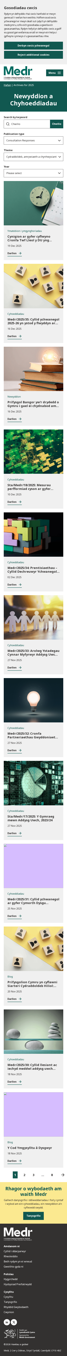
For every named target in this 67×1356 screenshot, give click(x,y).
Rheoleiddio (11, 1256)
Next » (62, 1174)
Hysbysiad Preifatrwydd (18, 1284)
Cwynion (9, 1312)
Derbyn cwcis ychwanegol (33, 45)
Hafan (7, 85)
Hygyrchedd (10, 1279)
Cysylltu (8, 1296)
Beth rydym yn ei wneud (18, 1261)
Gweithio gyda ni (13, 1266)
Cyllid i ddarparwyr (15, 1251)
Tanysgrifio (10, 1302)
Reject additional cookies (33, 54)
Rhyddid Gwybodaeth (16, 1307)
